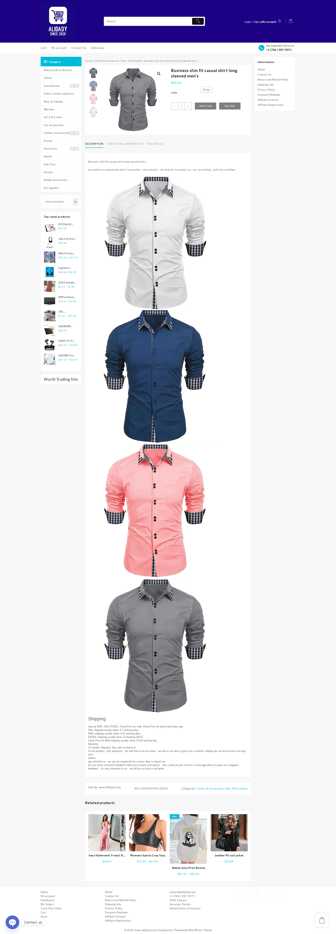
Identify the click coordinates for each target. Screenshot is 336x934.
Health (48, 156)
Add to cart (205, 105)
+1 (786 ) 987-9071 (279, 49)
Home (88, 60)
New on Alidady (53, 101)
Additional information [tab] (125, 143)
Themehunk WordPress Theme (193, 930)
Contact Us (264, 74)
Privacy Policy (266, 89)
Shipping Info (266, 84)
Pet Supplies (51, 187)
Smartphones (52, 85)
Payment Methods (269, 94)
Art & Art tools (53, 117)
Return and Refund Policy (273, 79)
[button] (158, 73)
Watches (49, 109)
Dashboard (47, 900)
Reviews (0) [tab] (155, 143)
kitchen (48, 172)
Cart (43, 912)
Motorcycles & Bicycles (58, 70)
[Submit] (198, 21)
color (174, 92)
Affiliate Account (268, 99)
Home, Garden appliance (59, 93)
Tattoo (48, 77)
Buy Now (230, 105)
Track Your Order (51, 908)
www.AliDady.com (146, 930)
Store (44, 916)
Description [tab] (94, 143)
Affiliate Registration (271, 104)
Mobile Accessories (56, 180)
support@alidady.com (183, 892)
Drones (48, 140)
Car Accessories (54, 125)
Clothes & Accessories (57, 132)
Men (123, 60)
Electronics (51, 148)
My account (48, 896)
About (261, 69)
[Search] (75, 201)
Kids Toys (50, 164)
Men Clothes (135, 60)
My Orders (47, 904)
